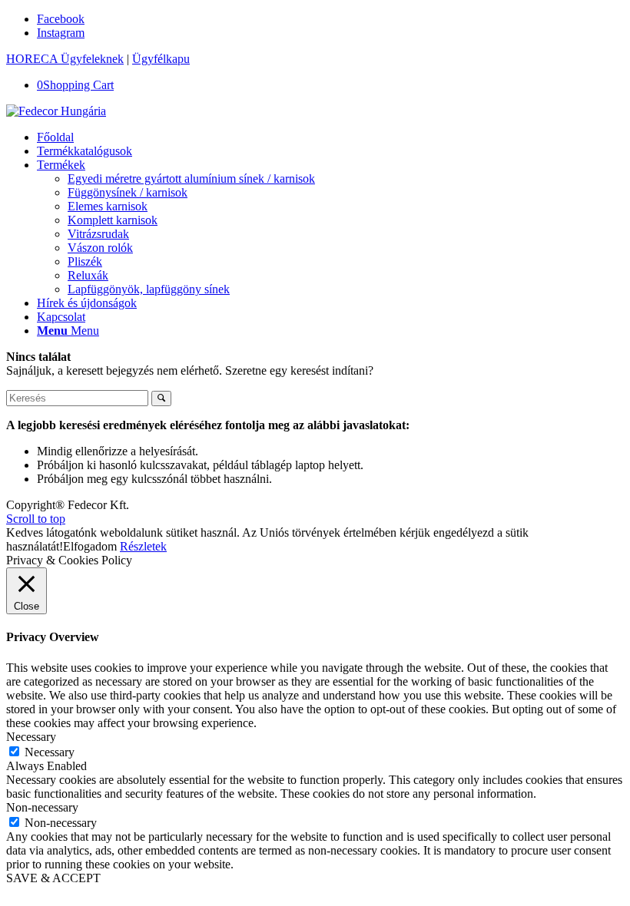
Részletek (143, 546)
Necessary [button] (31, 736)
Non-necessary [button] (42, 807)
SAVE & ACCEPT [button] (53, 878)
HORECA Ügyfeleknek (65, 58)
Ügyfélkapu (161, 58)
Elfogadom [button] (90, 546)
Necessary (50, 752)
